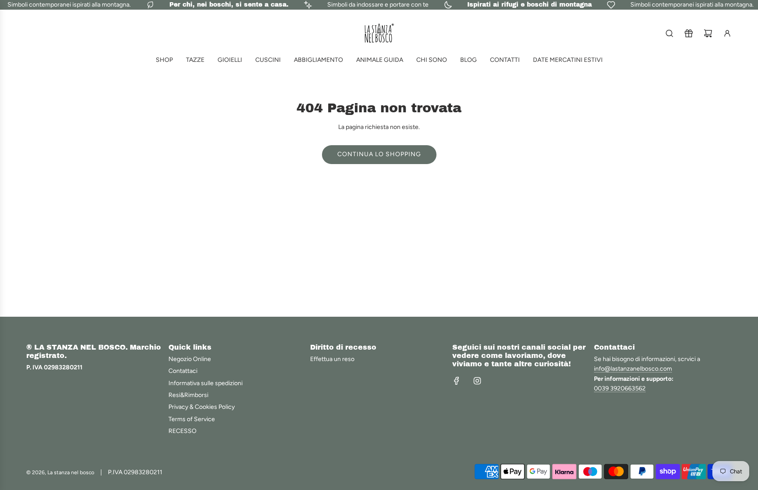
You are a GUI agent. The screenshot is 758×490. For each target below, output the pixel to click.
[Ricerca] (669, 33)
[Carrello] (708, 33)
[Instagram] (477, 380)
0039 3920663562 (620, 388)
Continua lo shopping (379, 154)
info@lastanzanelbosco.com (633, 368)
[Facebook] (456, 380)
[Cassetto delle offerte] (688, 33)
